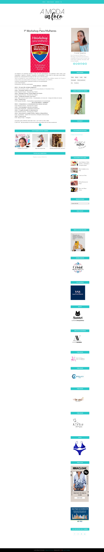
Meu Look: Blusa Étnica (82, 189)
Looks (81, 77)
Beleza (76, 77)
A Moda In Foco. (49, 550)
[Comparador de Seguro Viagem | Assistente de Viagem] (80, 522)
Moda (40, 28)
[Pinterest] (83, 64)
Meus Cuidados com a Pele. (84, 169)
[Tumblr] (79, 64)
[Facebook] (74, 64)
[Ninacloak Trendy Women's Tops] (80, 501)
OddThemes (66, 550)
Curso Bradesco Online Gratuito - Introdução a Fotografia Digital (84, 163)
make (85, 77)
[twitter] (86, 64)
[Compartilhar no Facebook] (40, 125)
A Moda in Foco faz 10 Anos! (77, 134)
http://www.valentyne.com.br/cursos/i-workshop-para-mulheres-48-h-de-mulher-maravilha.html (39, 122)
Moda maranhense (81, 80)
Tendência (76, 83)
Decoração (73, 80)
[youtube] (81, 64)
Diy (72, 83)
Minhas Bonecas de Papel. (83, 182)
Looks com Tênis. (83, 175)
